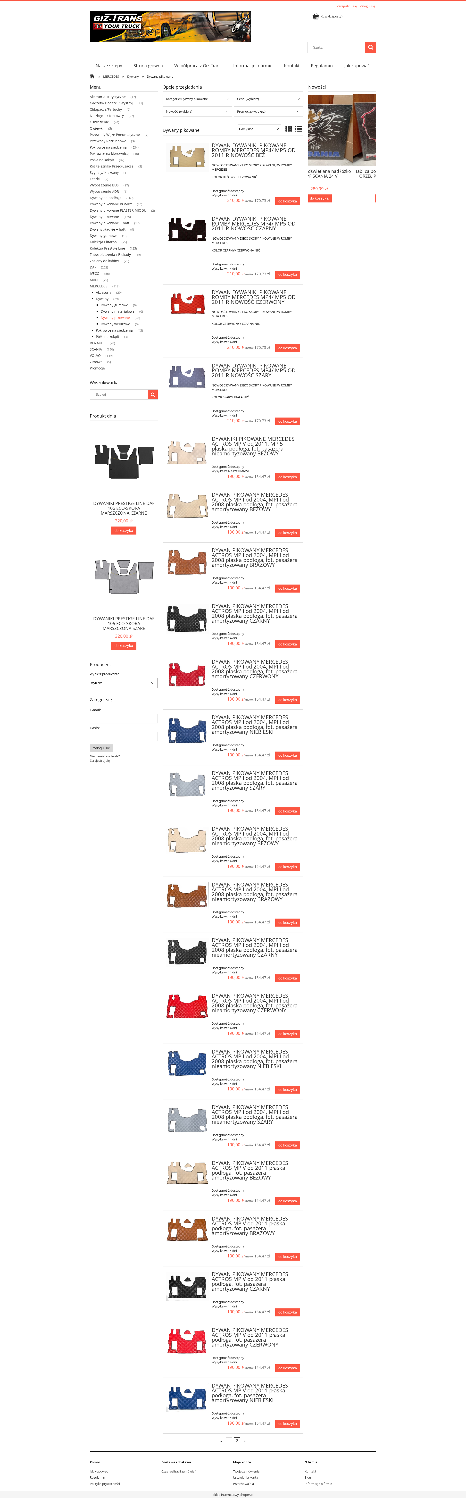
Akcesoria (103, 292)
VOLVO (95, 355)
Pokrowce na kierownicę (109, 153)
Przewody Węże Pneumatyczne (115, 134)
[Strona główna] (170, 25)
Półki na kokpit (107, 336)
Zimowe (96, 362)
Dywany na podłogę (106, 197)
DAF (93, 267)
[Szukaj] (370, 47)
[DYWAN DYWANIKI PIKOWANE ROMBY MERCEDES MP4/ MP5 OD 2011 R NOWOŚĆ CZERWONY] (187, 304)
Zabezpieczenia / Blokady (110, 254)
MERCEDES (99, 286)
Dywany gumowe (103, 235)
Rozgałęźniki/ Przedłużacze (111, 166)
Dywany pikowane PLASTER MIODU (118, 210)
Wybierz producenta (104, 674)
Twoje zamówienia (246, 1471)
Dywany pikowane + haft (109, 223)
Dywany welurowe (115, 324)
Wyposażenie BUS (104, 185)
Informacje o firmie (318, 1483)
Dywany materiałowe (117, 311)
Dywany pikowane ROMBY (111, 204)
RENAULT (97, 343)
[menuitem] (109, 65)
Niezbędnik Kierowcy (107, 115)
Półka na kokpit (102, 160)
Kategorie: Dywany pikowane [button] (187, 99)
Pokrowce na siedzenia (108, 147)
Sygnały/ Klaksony (104, 172)
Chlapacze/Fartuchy (106, 109)
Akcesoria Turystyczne (108, 96)
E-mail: (95, 710)
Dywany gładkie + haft (107, 229)
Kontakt (310, 1471)
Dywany (102, 298)
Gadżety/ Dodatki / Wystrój (111, 103)
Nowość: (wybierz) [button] (179, 111)
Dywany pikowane (104, 216)
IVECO (95, 273)
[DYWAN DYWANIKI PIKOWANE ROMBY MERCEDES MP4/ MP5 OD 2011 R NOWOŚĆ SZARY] (187, 377)
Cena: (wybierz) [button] (248, 99)
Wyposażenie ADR (104, 191)
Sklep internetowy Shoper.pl (233, 1494)
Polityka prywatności (105, 1483)
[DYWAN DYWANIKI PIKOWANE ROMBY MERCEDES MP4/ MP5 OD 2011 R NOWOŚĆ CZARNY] (187, 231)
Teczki (95, 178)
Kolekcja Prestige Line (107, 248)
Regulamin (97, 1477)
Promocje (97, 368)
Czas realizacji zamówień (178, 1471)
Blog (308, 1477)
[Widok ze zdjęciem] (288, 129)
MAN (94, 279)
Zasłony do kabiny (104, 261)
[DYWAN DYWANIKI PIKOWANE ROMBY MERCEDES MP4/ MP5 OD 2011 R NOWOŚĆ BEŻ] (187, 157)
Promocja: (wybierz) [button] (251, 111)
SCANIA (96, 349)
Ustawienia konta (245, 1477)
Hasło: (95, 728)
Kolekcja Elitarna (103, 242)
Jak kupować (99, 1471)
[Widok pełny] (298, 129)
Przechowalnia (243, 1483)
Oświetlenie (99, 122)
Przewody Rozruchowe (108, 141)
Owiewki (96, 128)
